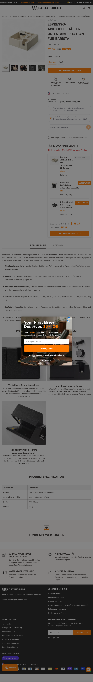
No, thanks (46, 360)
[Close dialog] (69, 319)
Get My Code (47, 348)
